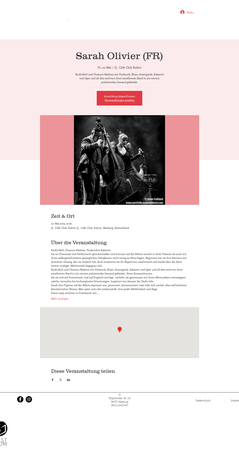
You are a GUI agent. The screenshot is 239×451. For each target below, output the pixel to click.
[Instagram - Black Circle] (29, 399)
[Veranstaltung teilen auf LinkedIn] (68, 379)
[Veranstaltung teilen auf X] (60, 379)
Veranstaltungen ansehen (120, 100)
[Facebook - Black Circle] (20, 399)
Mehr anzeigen (60, 298)
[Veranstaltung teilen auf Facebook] (52, 379)
